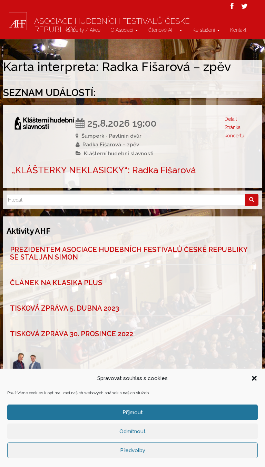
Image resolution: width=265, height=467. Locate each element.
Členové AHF (163, 30)
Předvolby (132, 450)
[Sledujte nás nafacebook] (232, 6)
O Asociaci (123, 30)
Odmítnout (132, 431)
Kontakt (238, 30)
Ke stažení (204, 30)
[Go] (251, 200)
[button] (254, 378)
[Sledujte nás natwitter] (244, 6)
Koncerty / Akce (82, 30)
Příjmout (132, 412)
